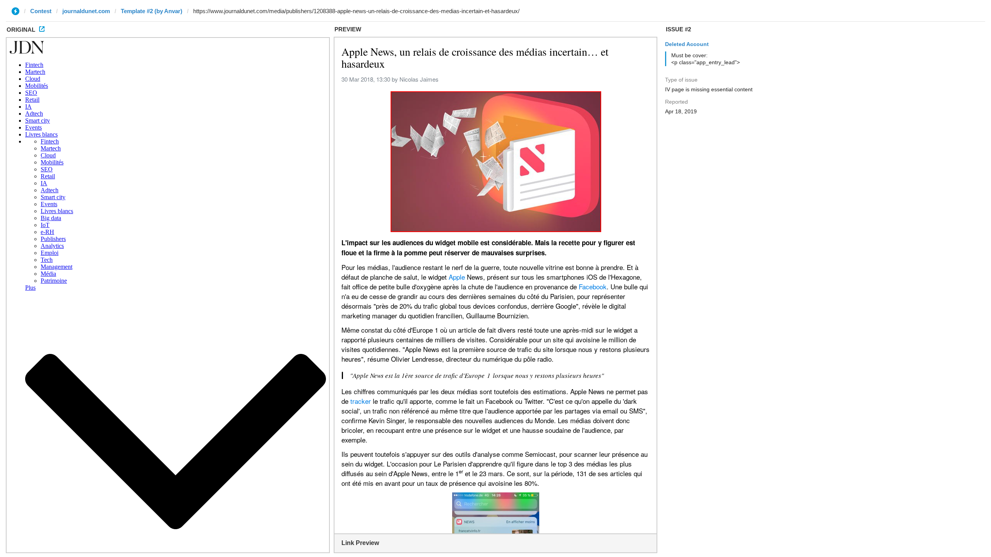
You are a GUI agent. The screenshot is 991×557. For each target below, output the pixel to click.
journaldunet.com (86, 11)
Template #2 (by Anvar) (151, 11)
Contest (40, 11)
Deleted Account (687, 44)
